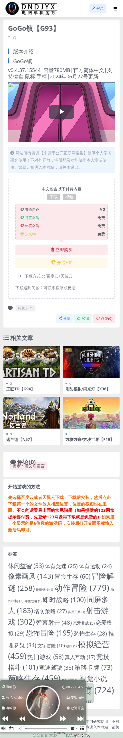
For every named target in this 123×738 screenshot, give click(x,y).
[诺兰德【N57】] (31, 413)
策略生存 (34, 678)
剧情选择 (44, 590)
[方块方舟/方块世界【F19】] (91, 413)
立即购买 (64, 249)
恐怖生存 (90, 633)
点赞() (106, 318)
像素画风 (30, 576)
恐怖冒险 (49, 633)
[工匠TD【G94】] (31, 362)
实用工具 (76, 612)
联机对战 (69, 680)
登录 (100, 8)
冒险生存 (72, 576)
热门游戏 (45, 656)
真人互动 (80, 657)
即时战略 (64, 599)
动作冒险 (81, 587)
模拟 (71, 646)
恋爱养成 (84, 623)
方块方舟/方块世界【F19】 (90, 439)
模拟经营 (25, 308)
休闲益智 (26, 566)
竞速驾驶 (56, 667)
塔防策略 (50, 611)
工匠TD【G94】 (20, 389)
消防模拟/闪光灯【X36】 (88, 389)
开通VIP (64, 262)
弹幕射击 (54, 622)
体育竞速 (61, 566)
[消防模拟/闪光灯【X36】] (91, 362)
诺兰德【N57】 (20, 439)
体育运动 (95, 566)
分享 (66, 318)
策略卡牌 (93, 667)
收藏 (86, 318)
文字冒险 (51, 645)
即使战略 (33, 601)
